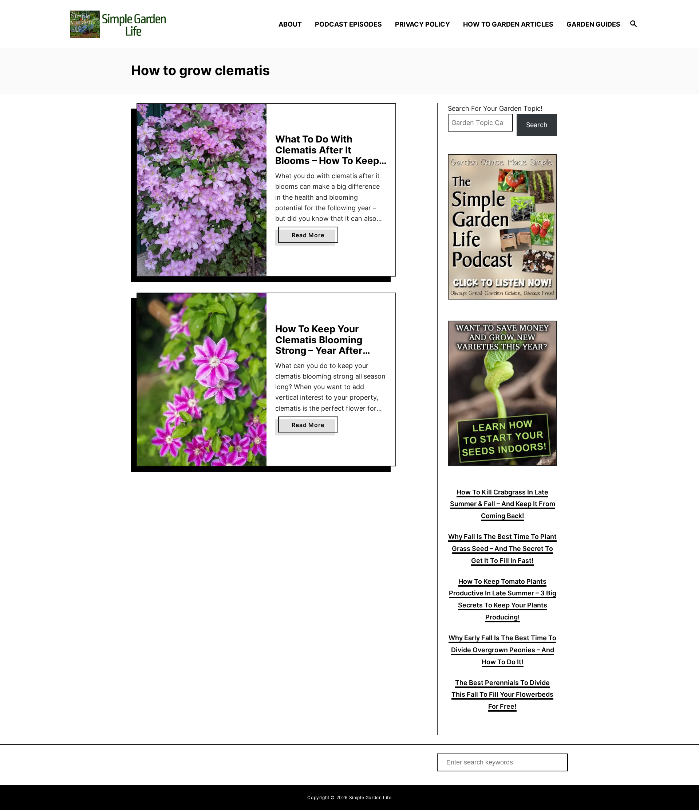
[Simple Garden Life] (138, 24)
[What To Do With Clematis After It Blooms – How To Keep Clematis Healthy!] (201, 190)
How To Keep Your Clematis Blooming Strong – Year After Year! (319, 345)
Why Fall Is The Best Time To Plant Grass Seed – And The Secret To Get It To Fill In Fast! (502, 548)
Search (537, 125)
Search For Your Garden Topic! (495, 108)
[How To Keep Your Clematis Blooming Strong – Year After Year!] (201, 379)
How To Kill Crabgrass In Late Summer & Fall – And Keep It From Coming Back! (502, 504)
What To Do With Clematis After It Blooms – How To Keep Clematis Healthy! (327, 155)
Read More (315, 237)
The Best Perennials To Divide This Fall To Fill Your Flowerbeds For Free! (502, 695)
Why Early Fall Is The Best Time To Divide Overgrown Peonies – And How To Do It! (502, 650)
